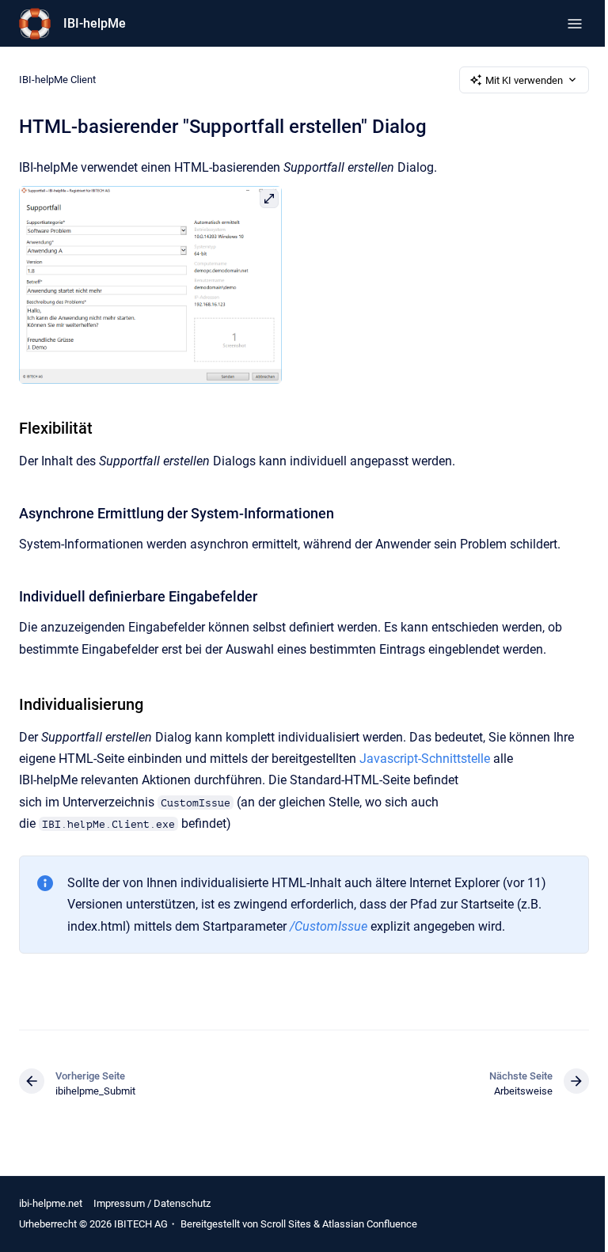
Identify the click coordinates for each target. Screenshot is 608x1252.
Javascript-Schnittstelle (424, 758)
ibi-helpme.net (50, 1203)
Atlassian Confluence (369, 1224)
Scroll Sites (285, 1224)
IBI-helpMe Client (57, 79)
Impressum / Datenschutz (152, 1203)
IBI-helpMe (94, 23)
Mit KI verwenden (524, 80)
